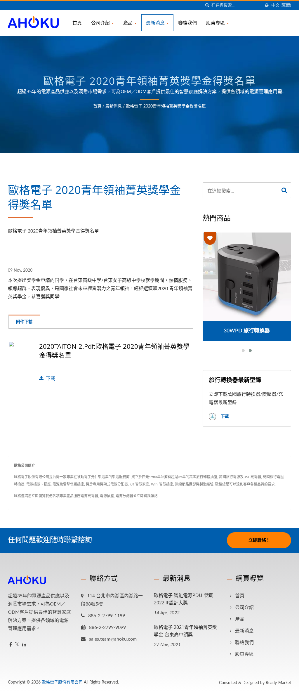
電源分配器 (124, 496)
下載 (50, 378)
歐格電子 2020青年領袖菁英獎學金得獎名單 (166, 106)
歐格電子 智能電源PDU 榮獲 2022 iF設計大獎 (183, 599)
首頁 (77, 23)
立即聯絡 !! (259, 540)
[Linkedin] (24, 644)
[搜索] (207, 5)
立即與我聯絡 (147, 496)
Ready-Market (278, 683)
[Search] (284, 190)
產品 (128, 23)
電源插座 (107, 496)
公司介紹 (101, 23)
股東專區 (216, 23)
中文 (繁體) (281, 5)
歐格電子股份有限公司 (62, 682)
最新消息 (156, 23)
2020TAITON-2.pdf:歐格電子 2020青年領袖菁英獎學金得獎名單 (114, 350)
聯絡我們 (187, 23)
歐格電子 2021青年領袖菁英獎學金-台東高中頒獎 (185, 631)
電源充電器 (89, 496)
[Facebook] (10, 644)
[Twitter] (17, 644)
